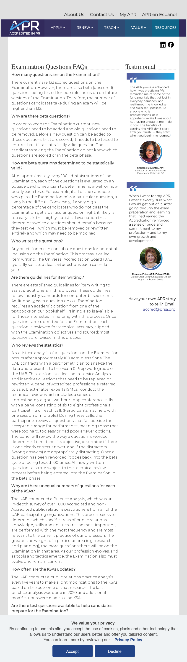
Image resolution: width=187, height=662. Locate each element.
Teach (110, 28)
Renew (84, 28)
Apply (57, 28)
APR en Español (159, 14)
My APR (128, 14)
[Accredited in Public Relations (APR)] (24, 27)
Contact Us (102, 14)
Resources (166, 28)
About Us (74, 14)
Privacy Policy (128, 640)
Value (137, 28)
